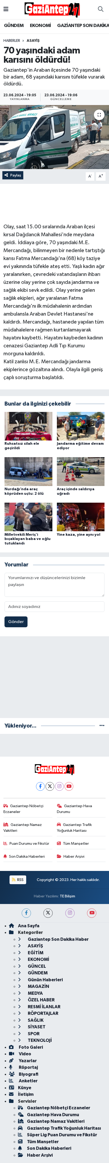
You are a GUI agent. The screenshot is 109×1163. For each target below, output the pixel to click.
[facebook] (26, 913)
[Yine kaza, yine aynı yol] (81, 517)
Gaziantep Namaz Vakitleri (22, 828)
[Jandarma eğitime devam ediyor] (81, 426)
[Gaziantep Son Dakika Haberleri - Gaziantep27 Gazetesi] (52, 9)
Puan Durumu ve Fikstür (29, 844)
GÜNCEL (36, 966)
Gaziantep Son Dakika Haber (58, 939)
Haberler (11, 41)
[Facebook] (40, 786)
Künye (24, 1087)
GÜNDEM (14, 25)
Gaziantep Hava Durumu (74, 809)
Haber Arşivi (73, 856)
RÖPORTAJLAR (42, 1013)
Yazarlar (27, 1060)
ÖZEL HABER (40, 1000)
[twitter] (48, 913)
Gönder (16, 622)
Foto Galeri (30, 1047)
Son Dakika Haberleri (27, 856)
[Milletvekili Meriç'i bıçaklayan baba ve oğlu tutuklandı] (28, 517)
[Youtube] (69, 786)
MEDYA (35, 993)
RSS (20, 880)
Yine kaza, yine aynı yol (78, 535)
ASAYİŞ (33, 41)
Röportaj (28, 1067)
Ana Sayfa (28, 926)
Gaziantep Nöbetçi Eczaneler (23, 809)
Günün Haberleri (45, 980)
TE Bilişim (67, 896)
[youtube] (91, 913)
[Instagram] (59, 786)
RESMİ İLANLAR (43, 1007)
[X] (50, 786)
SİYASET (36, 1027)
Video (24, 1054)
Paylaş (15, 175)
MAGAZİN (38, 986)
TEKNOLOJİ (39, 1040)
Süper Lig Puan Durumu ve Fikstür (62, 1135)
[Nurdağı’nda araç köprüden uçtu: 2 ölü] (28, 471)
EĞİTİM (35, 953)
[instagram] (70, 913)
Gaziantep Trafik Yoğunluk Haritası (74, 828)
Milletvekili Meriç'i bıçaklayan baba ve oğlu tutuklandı (27, 539)
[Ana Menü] (5, 9)
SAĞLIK (35, 1020)
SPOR (33, 1034)
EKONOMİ (40, 25)
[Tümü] (102, 726)
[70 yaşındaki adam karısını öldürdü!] (54, 137)
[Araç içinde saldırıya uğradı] (81, 471)
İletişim (26, 1094)
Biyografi (28, 1074)
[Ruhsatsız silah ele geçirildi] (28, 426)
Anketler (28, 1081)
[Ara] (101, 9)
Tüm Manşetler (76, 844)
